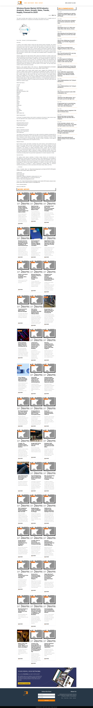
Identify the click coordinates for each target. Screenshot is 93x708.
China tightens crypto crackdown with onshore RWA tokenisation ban (22, 379)
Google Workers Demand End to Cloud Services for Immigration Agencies (22, 543)
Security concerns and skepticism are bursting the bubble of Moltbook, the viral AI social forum (23, 243)
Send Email (21, 175)
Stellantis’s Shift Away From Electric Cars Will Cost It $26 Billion (49, 445)
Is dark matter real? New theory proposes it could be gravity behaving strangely (49, 208)
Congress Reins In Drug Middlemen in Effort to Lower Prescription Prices (35, 412)
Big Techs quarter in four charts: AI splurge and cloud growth (23, 610)
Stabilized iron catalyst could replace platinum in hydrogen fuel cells (49, 510)
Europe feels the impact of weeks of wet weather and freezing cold (49, 311)
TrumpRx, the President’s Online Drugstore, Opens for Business (23, 445)
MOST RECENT (31, 2)
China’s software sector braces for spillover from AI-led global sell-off (22, 344)
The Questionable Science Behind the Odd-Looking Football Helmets (49, 610)
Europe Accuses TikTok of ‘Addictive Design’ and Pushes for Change (36, 510)
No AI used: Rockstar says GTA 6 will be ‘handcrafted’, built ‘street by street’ (23, 412)
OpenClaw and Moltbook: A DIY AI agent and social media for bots (35, 208)
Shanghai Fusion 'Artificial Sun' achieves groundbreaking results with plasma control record (49, 277)
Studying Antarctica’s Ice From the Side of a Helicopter (23, 576)
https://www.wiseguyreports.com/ (27, 178)
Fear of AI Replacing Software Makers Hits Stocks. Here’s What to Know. (36, 477)
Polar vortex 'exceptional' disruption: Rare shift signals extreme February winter (36, 311)
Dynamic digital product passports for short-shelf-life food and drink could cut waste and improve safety (23, 209)
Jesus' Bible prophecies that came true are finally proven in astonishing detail (35, 380)
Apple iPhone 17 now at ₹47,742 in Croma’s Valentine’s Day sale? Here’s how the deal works (49, 243)
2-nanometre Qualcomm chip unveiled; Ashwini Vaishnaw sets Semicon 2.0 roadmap (35, 345)
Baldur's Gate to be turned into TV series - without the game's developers (23, 645)
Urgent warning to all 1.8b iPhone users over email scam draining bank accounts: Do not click (49, 577)
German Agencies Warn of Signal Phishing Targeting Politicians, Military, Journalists (35, 243)
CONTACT (41, 2)
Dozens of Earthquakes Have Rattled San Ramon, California (48, 412)
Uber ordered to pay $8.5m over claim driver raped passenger (23, 477)
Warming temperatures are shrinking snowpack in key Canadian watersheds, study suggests (49, 345)
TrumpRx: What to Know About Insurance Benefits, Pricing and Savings (36, 542)
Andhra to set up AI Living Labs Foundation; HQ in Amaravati (22, 276)
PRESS (36, 2)
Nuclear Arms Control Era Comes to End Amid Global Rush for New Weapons (35, 576)
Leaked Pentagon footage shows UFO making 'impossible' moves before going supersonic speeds (49, 380)
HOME (25, 2)
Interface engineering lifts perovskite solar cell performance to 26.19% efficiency (49, 543)
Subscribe (47, 700)
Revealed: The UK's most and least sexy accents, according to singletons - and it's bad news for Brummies (36, 611)
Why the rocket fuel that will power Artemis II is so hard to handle (49, 477)
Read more (20, 223)
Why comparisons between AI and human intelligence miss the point (22, 510)
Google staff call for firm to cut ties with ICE (36, 444)
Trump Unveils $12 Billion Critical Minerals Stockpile (22, 310)
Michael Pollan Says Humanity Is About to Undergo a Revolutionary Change (36, 277)
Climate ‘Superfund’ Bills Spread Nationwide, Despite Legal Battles (49, 645)
